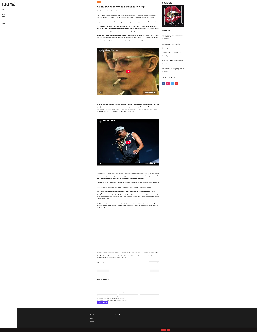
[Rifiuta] (255, 330)
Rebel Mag (112, 11)
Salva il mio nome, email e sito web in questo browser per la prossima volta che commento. (121, 296)
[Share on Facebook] (101, 262)
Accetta (163, 329)
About (91, 318)
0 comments (121, 11)
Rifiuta (168, 329)
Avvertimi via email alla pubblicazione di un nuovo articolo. (113, 300)
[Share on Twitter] (103, 262)
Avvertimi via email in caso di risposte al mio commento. (112, 298)
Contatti (92, 321)
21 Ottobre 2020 (102, 11)
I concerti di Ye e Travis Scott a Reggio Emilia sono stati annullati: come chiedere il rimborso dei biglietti (172, 44)
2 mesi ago (166, 38)
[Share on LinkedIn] (105, 262)
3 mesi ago (166, 48)
